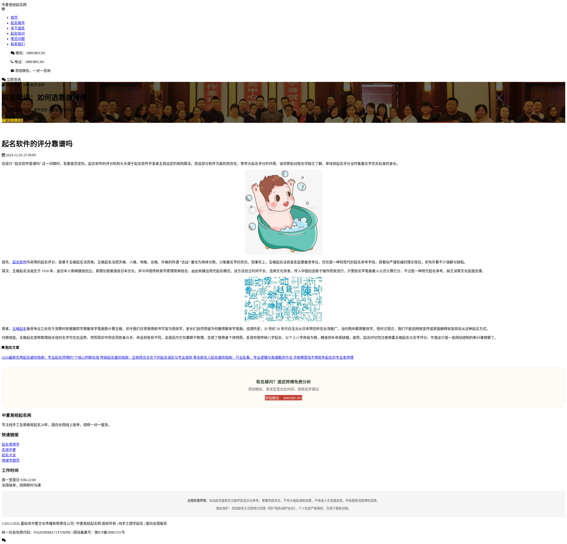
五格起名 (19, 329)
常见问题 (18, 39)
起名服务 (18, 23)
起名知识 (18, 33)
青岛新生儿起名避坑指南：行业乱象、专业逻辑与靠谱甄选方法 (243, 357)
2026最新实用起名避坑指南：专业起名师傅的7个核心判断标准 (51, 357)
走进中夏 (9, 450)
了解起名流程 (12, 120)
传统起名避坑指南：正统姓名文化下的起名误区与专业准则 (146, 357)
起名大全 (9, 455)
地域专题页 (10, 460)
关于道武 (18, 28)
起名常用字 (10, 444)
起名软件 (19, 262)
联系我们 (18, 44)
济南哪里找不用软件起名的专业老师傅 (323, 357)
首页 (14, 17)
